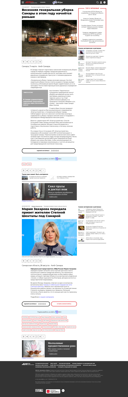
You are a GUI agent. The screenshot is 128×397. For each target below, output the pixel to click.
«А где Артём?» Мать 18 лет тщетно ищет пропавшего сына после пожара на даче (95, 222)
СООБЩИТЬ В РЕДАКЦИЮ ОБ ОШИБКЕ (67, 367)
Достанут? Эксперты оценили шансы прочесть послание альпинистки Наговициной (96, 63)
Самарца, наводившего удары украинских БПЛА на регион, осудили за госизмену (92, 34)
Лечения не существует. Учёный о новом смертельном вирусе (95, 57)
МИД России (58, 256)
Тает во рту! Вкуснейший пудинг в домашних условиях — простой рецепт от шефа (95, 216)
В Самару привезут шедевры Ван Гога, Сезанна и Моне (66, 177)
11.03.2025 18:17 (25, 7)
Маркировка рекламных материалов (45, 367)
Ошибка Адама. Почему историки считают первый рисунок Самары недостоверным (92, 27)
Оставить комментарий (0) (64, 303)
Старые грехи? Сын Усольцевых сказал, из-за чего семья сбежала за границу (95, 81)
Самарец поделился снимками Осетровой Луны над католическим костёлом (92, 41)
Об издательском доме (41, 363)
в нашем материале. (46, 297)
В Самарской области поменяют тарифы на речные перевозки (38, 177)
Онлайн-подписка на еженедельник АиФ (83, 363)
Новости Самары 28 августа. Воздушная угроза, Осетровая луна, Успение (92, 20)
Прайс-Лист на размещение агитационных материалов (65, 365)
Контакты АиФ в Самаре (89, 365)
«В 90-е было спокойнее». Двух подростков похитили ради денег (95, 238)
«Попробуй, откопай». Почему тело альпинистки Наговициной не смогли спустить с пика (95, 52)
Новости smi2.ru (27, 201)
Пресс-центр (53, 363)
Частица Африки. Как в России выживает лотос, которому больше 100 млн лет (95, 75)
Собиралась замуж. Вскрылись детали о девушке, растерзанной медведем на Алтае (95, 211)
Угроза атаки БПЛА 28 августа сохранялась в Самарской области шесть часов (92, 13)
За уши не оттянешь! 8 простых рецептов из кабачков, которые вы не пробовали (96, 228)
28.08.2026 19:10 (26, 206)
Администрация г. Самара (29, 57)
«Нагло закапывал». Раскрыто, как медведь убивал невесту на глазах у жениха (95, 234)
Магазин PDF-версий (64, 363)
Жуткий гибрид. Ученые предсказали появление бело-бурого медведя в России (96, 69)
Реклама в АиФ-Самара (41, 365)
